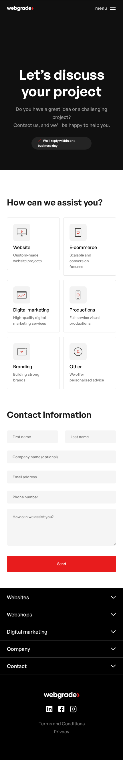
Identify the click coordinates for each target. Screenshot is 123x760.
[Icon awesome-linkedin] (49, 710)
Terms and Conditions (62, 723)
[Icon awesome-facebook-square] (61, 710)
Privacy (61, 731)
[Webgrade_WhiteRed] (20, 8)
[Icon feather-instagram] (73, 710)
